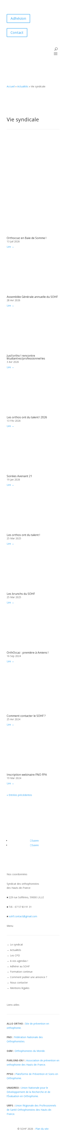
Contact (17, 32)
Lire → (10, 246)
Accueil (11, 86)
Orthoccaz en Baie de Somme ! (26, 238)
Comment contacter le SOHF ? (26, 716)
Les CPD (15, 955)
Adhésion (18, 18)
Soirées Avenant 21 (19, 476)
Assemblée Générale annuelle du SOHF (32, 297)
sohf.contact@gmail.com (23, 916)
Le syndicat (16, 944)
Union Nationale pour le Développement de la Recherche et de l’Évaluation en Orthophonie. (28, 1092)
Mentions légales (19, 988)
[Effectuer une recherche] (56, 49)
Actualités (22, 86)
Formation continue (21, 971)
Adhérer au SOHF (20, 966)
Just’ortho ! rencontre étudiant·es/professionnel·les (26, 357)
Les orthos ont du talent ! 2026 (27, 417)
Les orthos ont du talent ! (23, 535)
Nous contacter (19, 982)
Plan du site (42, 1128)
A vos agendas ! (19, 961)
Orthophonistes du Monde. (30, 1051)
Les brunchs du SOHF (21, 594)
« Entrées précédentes (19, 795)
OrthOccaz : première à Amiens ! (27, 652)
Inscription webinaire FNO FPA (27, 775)
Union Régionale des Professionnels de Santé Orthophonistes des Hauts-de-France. (31, 1110)
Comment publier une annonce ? (28, 977)
